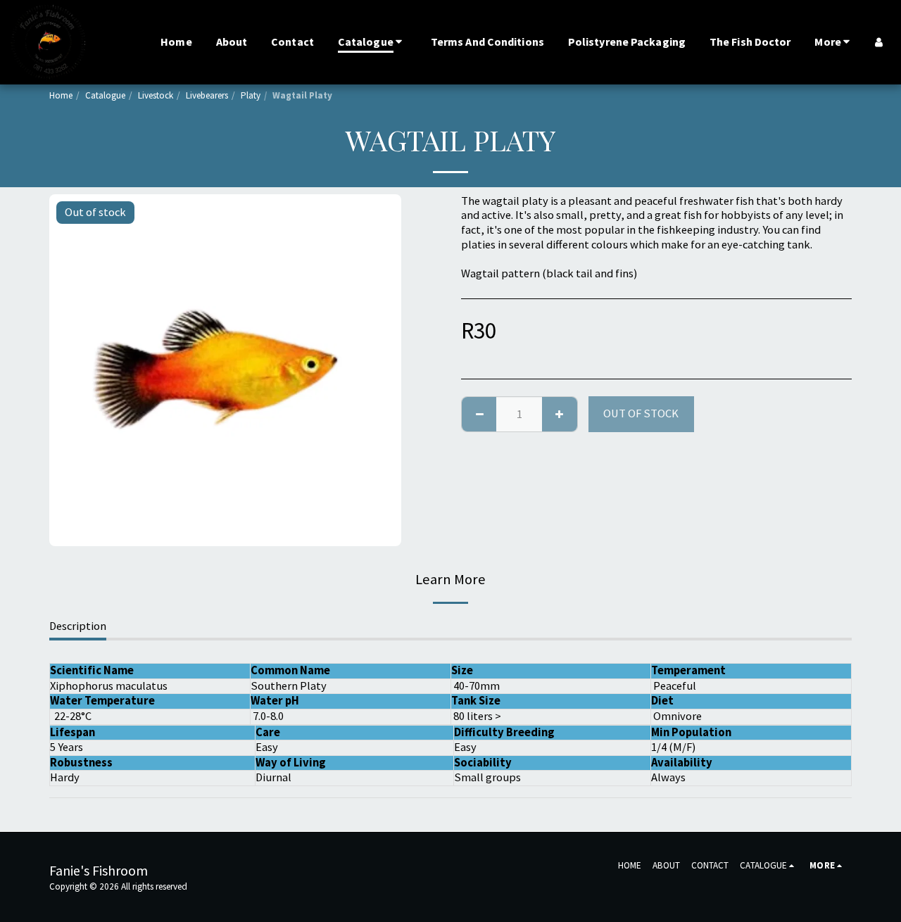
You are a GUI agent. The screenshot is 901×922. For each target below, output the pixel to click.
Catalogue (105, 95)
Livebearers (207, 95)
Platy (250, 95)
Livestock (155, 95)
